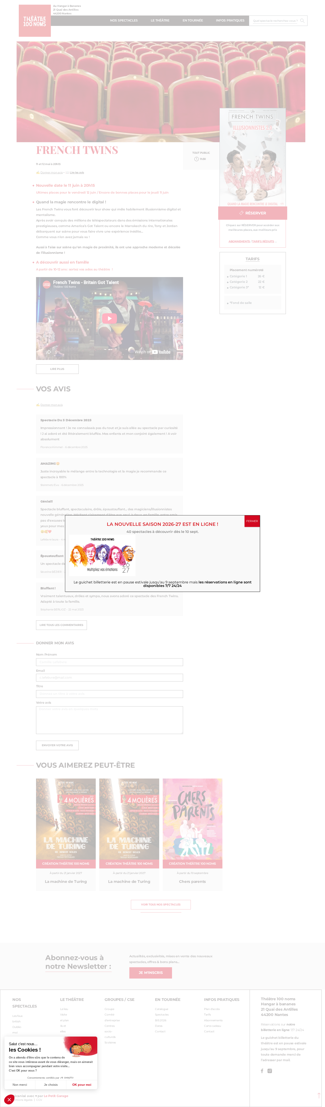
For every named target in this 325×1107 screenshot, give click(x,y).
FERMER (252, 521)
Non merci (20, 1084)
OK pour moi (81, 1084)
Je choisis (51, 1084)
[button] (9, 1099)
